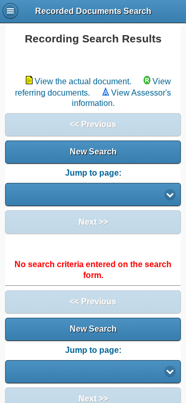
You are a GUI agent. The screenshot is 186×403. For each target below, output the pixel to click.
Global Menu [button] (10, 11)
